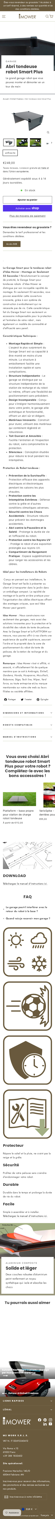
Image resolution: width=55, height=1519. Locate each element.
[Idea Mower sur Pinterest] (45, 1420)
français (45, 1515)
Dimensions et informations (23, 713)
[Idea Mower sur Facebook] (39, 1420)
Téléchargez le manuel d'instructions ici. (25, 883)
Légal (7, 1409)
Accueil (6, 99)
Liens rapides (13, 1400)
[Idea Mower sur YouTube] (50, 1424)
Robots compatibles (18, 725)
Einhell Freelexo (16, 99)
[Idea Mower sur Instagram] (50, 1420)
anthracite (10, 153)
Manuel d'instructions (19, 737)
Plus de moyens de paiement (27, 215)
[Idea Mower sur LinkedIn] (45, 1424)
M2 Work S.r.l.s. (15, 1435)
